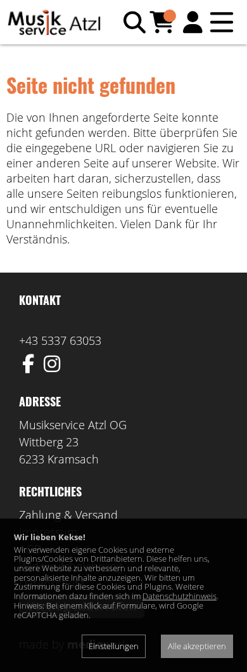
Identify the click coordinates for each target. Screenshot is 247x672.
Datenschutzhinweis (179, 596)
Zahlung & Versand (68, 514)
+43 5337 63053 (60, 340)
